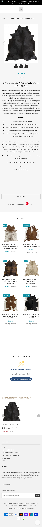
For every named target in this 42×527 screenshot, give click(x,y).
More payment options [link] (21, 189)
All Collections (8, 450)
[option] (21, 43)
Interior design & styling (11, 452)
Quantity (21, 176)
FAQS (7, 506)
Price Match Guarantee (10, 455)
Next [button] (36, 43)
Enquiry (21, 197)
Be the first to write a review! (21, 379)
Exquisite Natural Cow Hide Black (10, 424)
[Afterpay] (19, 519)
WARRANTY (32, 506)
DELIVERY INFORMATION (19, 506)
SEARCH (27, 503)
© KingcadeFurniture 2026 (13, 503)
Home (4, 18)
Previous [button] (5, 43)
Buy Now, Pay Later (23, 3)
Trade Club (6, 458)
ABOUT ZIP (12, 508)
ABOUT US (35, 503)
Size (21, 166)
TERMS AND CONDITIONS (25, 508)
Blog (3, 461)
